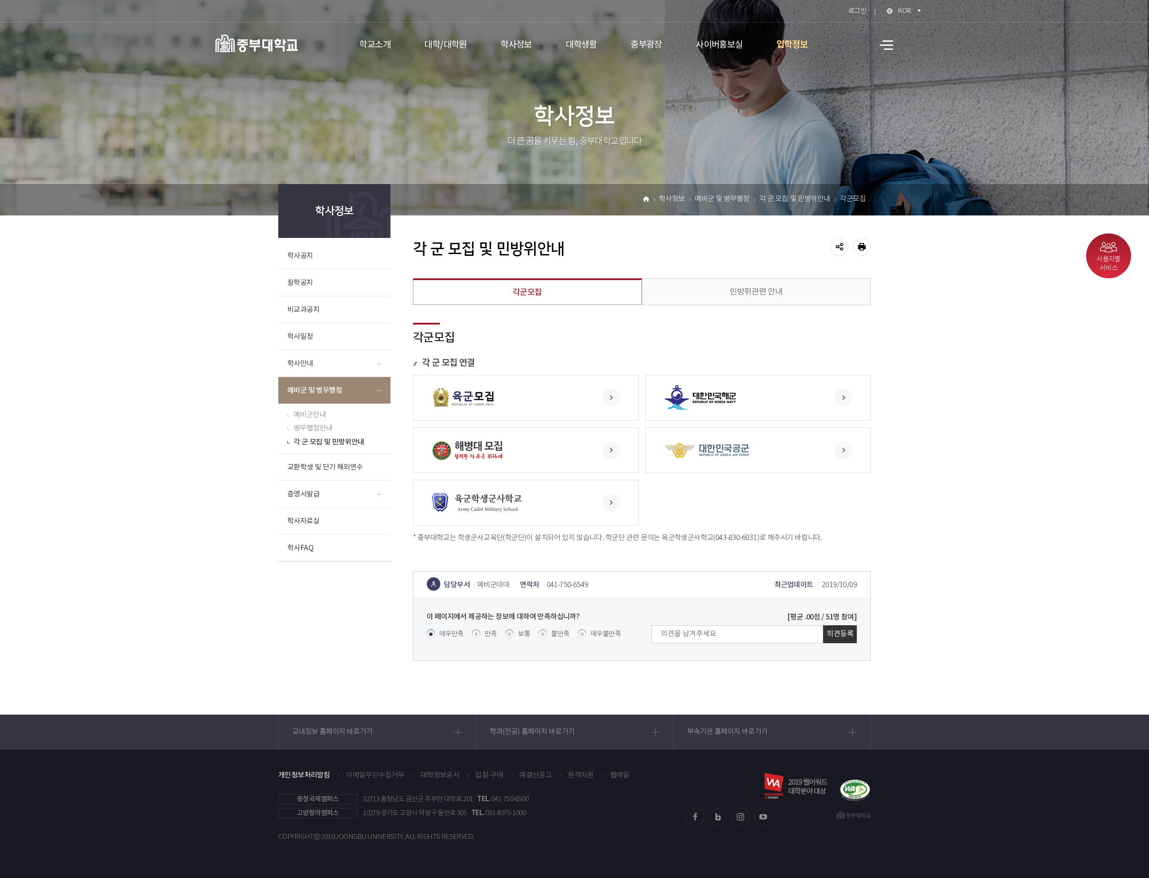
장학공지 (300, 283)
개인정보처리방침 (304, 775)
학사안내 (300, 364)
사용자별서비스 (1108, 263)
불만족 (560, 634)
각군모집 (853, 199)
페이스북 (695, 817)
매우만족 (451, 634)
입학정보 (792, 45)
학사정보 (516, 45)
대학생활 (581, 45)
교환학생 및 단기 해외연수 (325, 467)
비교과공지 (303, 310)
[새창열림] (525, 397)
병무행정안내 (313, 428)
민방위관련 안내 (756, 292)
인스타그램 (741, 817)
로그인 (857, 11)
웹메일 (619, 775)
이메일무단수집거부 (375, 775)
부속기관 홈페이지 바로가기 (727, 732)
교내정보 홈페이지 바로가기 (332, 732)
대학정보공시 (440, 775)
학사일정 (300, 337)
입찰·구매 (489, 775)
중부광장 (646, 45)
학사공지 (300, 256)
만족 (491, 634)
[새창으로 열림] (855, 786)
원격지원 (581, 775)
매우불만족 (606, 634)
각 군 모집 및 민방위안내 (329, 442)
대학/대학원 (445, 45)
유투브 (763, 817)
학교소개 (374, 45)
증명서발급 (303, 494)
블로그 (718, 817)
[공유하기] (839, 247)
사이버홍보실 (719, 45)
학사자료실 (303, 521)
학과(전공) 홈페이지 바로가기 (532, 732)
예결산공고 (535, 775)
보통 (524, 634)
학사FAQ (300, 548)
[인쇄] (862, 247)
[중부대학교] (256, 43)
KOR (904, 11)
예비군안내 (310, 415)
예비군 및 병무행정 (314, 390)
